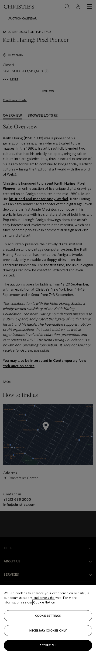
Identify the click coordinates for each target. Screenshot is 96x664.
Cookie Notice (44, 602)
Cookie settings (48, 615)
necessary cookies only (48, 630)
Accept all (48, 645)
